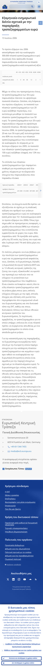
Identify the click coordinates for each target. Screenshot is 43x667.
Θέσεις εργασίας (12, 495)
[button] (38, 2)
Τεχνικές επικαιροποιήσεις (16, 528)
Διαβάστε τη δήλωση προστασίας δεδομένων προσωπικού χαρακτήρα (22, 645)
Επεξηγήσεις (10, 499)
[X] (7, 579)
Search (32, 6)
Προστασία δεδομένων (14, 545)
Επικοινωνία (10, 506)
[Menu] (39, 7)
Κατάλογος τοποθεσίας (14, 564)
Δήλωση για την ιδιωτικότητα (17, 549)
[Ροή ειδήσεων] (35, 579)
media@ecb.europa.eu (21, 451)
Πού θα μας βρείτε (13, 509)
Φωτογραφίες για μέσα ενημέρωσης (20, 502)
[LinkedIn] (13, 579)
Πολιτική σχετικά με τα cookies (18, 552)
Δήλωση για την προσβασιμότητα (19, 556)
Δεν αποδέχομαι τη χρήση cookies (23, 663)
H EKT (7, 492)
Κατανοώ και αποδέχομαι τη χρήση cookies (23, 658)
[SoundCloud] (30, 579)
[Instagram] (19, 579)
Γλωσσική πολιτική (13, 559)
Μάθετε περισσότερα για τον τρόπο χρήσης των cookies (22, 652)
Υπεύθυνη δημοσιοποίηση (16, 532)
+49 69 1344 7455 (18, 447)
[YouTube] (24, 579)
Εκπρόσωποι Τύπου (14, 469)
